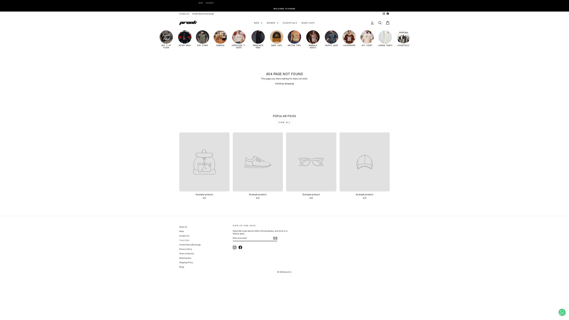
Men (201, 3)
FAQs (181, 231)
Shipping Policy (186, 262)
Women (210, 3)
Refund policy (185, 258)
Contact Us (184, 14)
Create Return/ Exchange (203, 14)
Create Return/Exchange (190, 245)
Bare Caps (308, 23)
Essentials (290, 23)
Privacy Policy (185, 249)
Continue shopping (284, 83)
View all (284, 122)
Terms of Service (186, 253)
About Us (183, 227)
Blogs (181, 267)
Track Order (184, 240)
